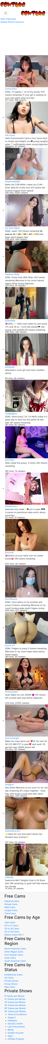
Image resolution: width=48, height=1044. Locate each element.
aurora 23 (10, 645)
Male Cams (9, 907)
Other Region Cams (13, 951)
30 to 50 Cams (11, 931)
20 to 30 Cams (11, 928)
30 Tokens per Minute (15, 1005)
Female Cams (10, 904)
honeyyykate (11, 691)
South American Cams (15, 961)
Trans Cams (10, 913)
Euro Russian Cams (13, 954)
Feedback (12, 1020)
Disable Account (16, 1032)
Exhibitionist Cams (13, 974)
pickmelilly (10, 320)
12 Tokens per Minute (14, 999)
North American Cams (15, 948)
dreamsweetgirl (12, 181)
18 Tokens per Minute (14, 1002)
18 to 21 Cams (11, 925)
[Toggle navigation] (5, 13)
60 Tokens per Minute (15, 1008)
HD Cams (9, 977)
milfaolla (9, 877)
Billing (10, 1029)
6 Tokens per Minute (14, 996)
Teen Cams (9, 922)
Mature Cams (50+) (14, 934)
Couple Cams (11, 910)
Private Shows (11, 981)
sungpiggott (11, 413)
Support (12, 1017)
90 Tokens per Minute (15, 1011)
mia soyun (10, 135)
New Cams (9, 987)
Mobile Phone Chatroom (12, 22)
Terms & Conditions (17, 1014)
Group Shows (11, 984)
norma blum (11, 88)
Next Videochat (8, 19)
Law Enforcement (16, 1026)
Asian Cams (10, 958)
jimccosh (9, 552)
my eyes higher (12, 228)
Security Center (15, 1023)
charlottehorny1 (12, 831)
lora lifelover (11, 599)
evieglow (9, 784)
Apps (10, 1036)
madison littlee (12, 274)
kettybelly (10, 367)
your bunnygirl (12, 738)
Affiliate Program (16, 1039)
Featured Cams (11, 901)
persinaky (9, 460)
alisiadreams (11, 506)
